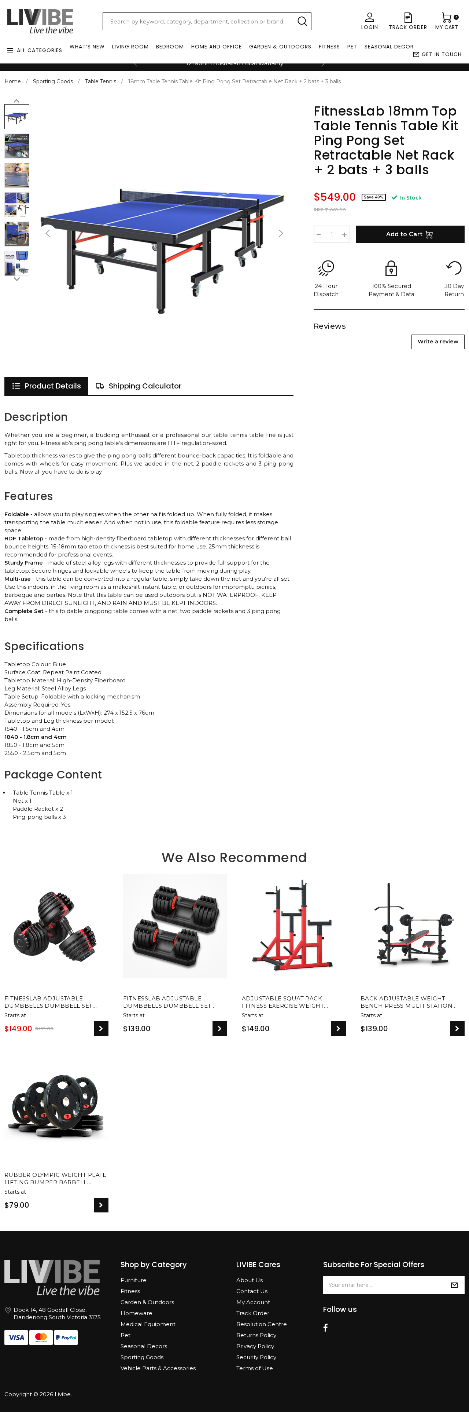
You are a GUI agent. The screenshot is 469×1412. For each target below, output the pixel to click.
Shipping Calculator (145, 386)
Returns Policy (256, 1335)
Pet (352, 46)
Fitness (329, 46)
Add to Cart (404, 234)
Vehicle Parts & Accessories (158, 1368)
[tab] (46, 386)
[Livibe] (40, 21)
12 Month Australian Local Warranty (234, 63)
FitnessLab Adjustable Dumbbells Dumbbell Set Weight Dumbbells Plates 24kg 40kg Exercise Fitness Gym (49, 1002)
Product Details (53, 386)
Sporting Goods (142, 1357)
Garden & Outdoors (280, 46)
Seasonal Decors (144, 1346)
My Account (253, 1302)
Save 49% (374, 197)
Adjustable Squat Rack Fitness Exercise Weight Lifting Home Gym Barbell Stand (287, 1002)
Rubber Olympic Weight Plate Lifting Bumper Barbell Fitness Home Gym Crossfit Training (55, 1179)
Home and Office (216, 46)
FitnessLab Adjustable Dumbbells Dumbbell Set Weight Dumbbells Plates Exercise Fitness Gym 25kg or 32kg (172, 1002)
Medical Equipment (148, 1324)
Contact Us (251, 1291)
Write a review (438, 341)
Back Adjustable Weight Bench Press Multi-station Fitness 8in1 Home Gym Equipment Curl (407, 1002)
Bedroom (170, 46)
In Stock (410, 197)
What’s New (87, 46)
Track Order (252, 1313)
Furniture (134, 1280)
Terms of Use (254, 1368)
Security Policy (256, 1357)
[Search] (302, 21)
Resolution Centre (261, 1324)
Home (12, 81)
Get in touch (442, 54)
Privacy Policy (255, 1346)
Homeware (136, 1313)
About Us (249, 1280)
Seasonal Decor (389, 46)
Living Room (130, 46)
